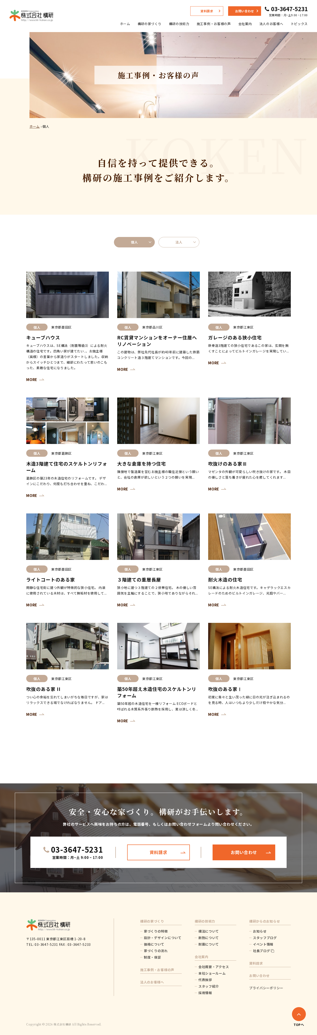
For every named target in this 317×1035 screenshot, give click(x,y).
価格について (154, 944)
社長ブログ (262, 950)
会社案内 (245, 23)
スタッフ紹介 (208, 986)
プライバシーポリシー (266, 988)
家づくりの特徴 (156, 931)
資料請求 (207, 11)
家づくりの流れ (156, 950)
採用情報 (205, 992)
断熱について (208, 937)
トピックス (299, 23)
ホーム (125, 23)
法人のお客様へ (271, 23)
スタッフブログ (265, 937)
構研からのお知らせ (264, 921)
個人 (134, 242)
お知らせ (260, 931)
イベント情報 (263, 944)
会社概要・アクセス (213, 966)
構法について (208, 931)
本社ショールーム (212, 973)
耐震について (208, 944)
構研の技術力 (179, 23)
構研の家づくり (150, 23)
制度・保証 (152, 957)
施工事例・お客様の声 (214, 23)
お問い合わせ (244, 11)
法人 (178, 242)
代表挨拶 (205, 979)
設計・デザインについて (162, 937)
